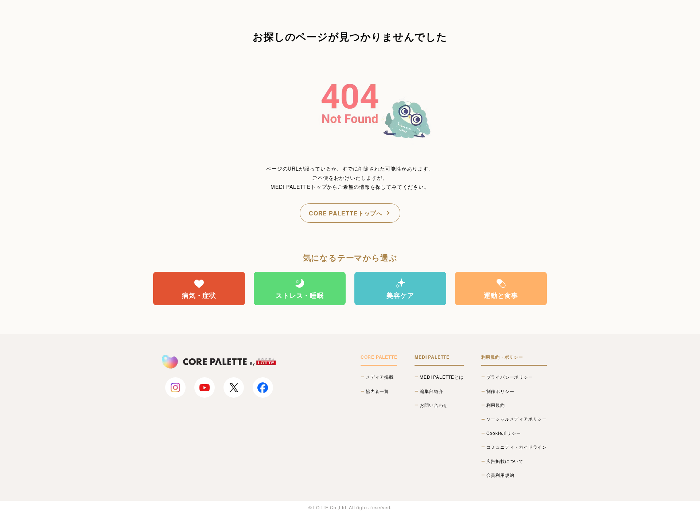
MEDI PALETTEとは (441, 376)
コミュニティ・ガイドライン (516, 446)
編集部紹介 (431, 391)
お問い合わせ (434, 405)
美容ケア (400, 295)
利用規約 (495, 405)
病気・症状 (199, 295)
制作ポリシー (500, 391)
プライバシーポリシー (509, 376)
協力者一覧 (377, 391)
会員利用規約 (500, 475)
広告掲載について (505, 461)
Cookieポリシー (503, 433)
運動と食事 (501, 295)
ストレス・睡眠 (300, 295)
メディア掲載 (380, 376)
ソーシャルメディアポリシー (516, 418)
